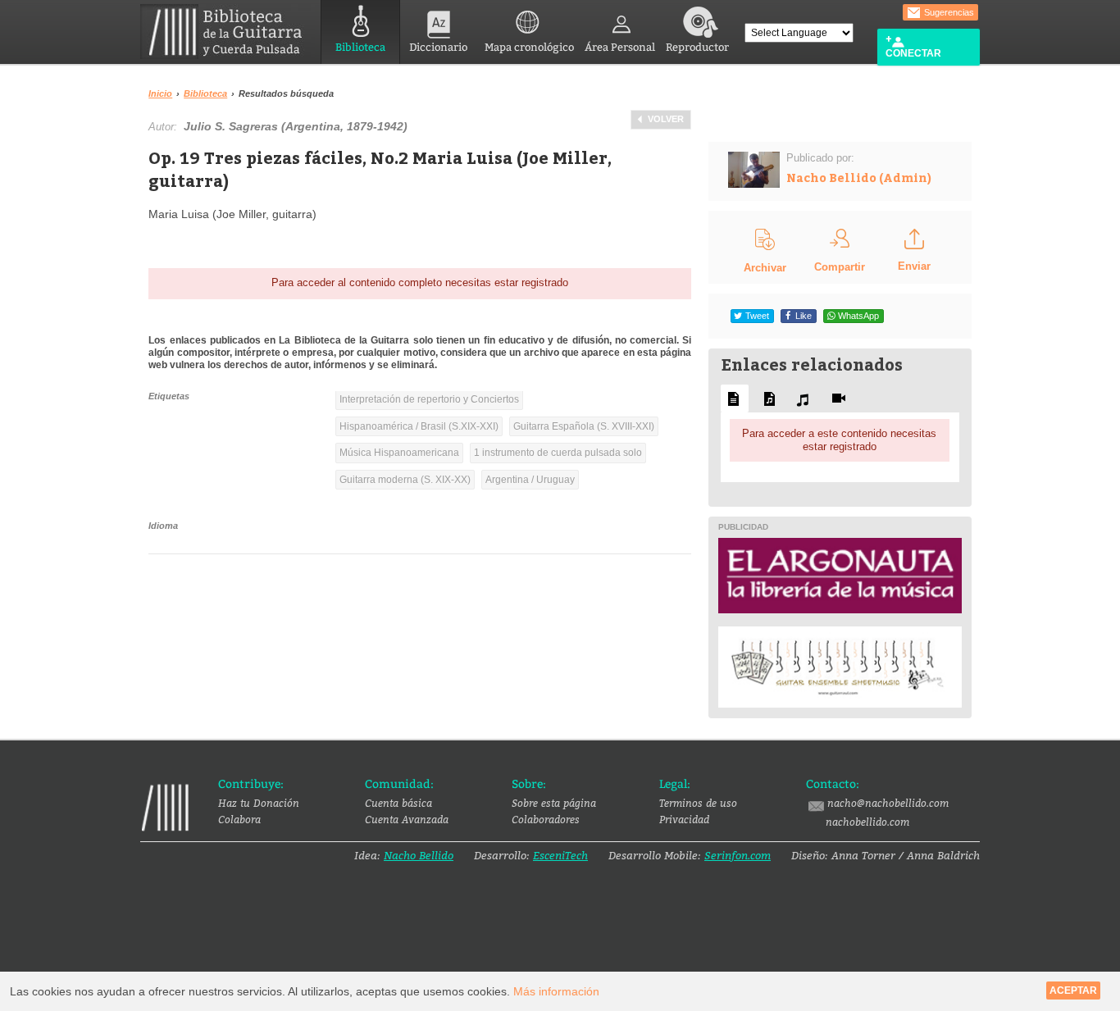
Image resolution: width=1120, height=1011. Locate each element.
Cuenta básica (398, 802)
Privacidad (684, 819)
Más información (556, 991)
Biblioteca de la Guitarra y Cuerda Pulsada (227, 31)
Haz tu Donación (258, 802)
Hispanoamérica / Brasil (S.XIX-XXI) (419, 426)
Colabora (239, 819)
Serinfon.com (737, 855)
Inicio (160, 93)
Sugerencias (948, 12)
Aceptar (1073, 990)
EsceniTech (560, 855)
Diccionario (438, 47)
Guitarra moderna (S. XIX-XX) (405, 479)
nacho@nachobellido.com (888, 802)
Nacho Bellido (418, 855)
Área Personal (620, 47)
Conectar (913, 53)
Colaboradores (546, 819)
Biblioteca (360, 47)
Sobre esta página (554, 802)
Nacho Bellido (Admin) (858, 177)
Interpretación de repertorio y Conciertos (429, 399)
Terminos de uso (698, 802)
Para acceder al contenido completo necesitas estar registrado (419, 282)
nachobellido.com (867, 821)
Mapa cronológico (529, 47)
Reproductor (697, 47)
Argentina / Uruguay (530, 479)
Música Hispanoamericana (399, 452)
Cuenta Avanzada (406, 819)
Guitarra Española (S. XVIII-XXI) (583, 426)
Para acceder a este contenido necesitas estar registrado (839, 440)
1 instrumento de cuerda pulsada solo (558, 452)
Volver (666, 119)
